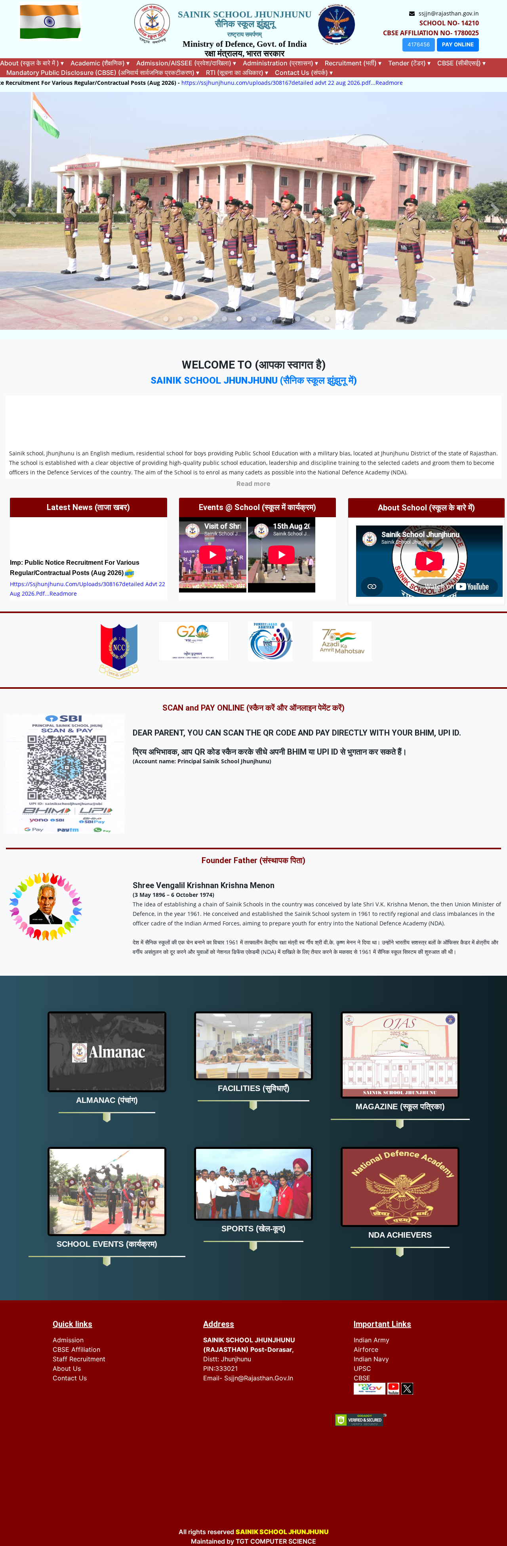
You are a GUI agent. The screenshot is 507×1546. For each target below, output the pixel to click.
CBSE (362, 1378)
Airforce (366, 1349)
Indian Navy (371, 1359)
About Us (67, 1368)
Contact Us (70, 1378)
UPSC (362, 1368)
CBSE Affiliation (76, 1349)
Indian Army (371, 1340)
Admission (68, 1340)
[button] (11, 211)
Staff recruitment (79, 1359)
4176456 (419, 44)
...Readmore (284, 82)
